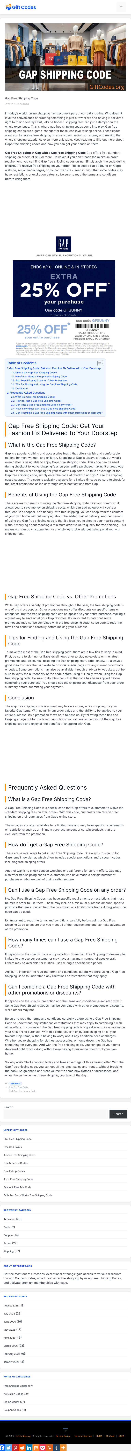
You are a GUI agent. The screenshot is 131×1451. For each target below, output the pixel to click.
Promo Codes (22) (14, 1401)
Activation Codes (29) (16, 1393)
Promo (7, 1243)
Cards (7, 1227)
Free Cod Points (13, 1147)
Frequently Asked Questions (27, 392)
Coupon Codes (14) (15, 1409)
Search (8, 1107)
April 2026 (10, 1337)
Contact (110, 1436)
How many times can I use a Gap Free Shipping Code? (46, 408)
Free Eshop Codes (14, 1171)
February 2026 (12, 1353)
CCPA (121, 1436)
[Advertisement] (65, 209)
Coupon (8, 1235)
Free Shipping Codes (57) (18, 1385)
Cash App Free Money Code (22, 1091)
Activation (9, 1219)
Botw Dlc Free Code (18, 1087)
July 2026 (9, 1313)
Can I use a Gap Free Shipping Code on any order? (44, 404)
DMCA (99, 1436)
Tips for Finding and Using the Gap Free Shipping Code (46, 384)
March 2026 (11, 1345)
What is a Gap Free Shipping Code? (35, 396)
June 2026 (10, 1321)
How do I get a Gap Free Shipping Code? (38, 400)
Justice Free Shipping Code (19, 1155)
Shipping (15, 1083)
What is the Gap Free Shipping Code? (36, 372)
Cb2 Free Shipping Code (18, 1138)
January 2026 (11, 1361)
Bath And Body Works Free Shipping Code (28, 1195)
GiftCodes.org (23, 1436)
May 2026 (9, 1329)
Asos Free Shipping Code (18, 1179)
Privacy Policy (63, 1436)
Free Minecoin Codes (16, 1163)
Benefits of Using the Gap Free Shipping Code (41, 376)
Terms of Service (83, 1436)
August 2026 (11, 1305)
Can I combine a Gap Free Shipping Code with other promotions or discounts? (59, 412)
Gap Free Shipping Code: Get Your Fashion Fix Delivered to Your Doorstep (55, 368)
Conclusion (22, 388)
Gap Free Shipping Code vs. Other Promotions (41, 380)
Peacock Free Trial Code (17, 1187)
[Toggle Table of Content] (99, 363)
